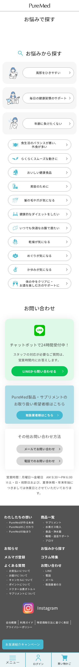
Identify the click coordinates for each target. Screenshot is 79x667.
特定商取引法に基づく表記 (53, 622)
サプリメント (54, 522)
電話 (48, 575)
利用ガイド (26, 622)
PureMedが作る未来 (21, 522)
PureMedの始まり (20, 531)
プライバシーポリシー (19, 627)
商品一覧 (48, 517)
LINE (49, 570)
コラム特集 (49, 556)
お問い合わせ (51, 565)
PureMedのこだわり (21, 527)
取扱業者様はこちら (39, 415)
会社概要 (11, 622)
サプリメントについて (22, 593)
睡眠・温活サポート (57, 536)
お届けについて (18, 575)
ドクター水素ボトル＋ (22, 589)
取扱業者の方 (54, 584)
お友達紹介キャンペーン (22, 644)
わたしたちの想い (18, 517)
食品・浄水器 (54, 531)
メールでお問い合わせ (39, 449)
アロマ (50, 540)
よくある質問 (14, 565)
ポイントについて (19, 584)
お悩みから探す (53, 548)
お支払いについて (19, 570)
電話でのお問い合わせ (39, 461)
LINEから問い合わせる (39, 371)
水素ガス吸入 (54, 527)
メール (50, 579)
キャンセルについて (21, 579)
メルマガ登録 (14, 556)
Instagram (47, 608)
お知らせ (11, 548)
